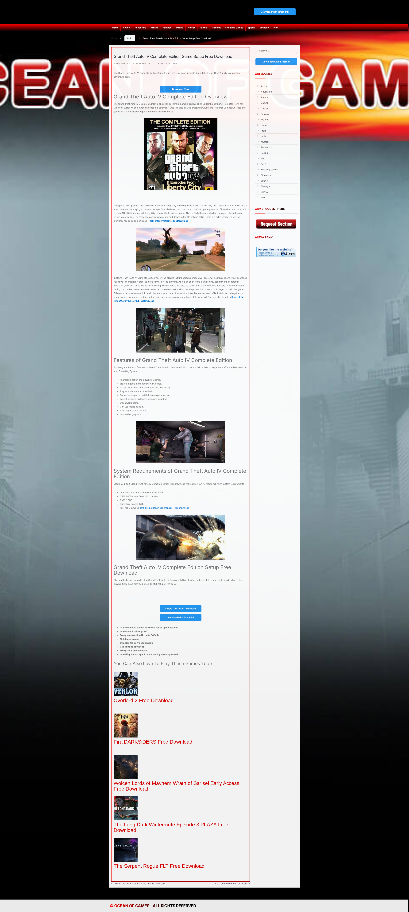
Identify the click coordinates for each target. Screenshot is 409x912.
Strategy (264, 27)
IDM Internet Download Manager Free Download (164, 507)
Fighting (216, 27)
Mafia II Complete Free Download (231, 883)
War (275, 27)
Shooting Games (234, 27)
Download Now (180, 89)
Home (115, 27)
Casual (264, 102)
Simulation (266, 175)
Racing (203, 27)
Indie (263, 130)
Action (126, 27)
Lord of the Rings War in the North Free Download (138, 883)
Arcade (154, 27)
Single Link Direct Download (180, 608)
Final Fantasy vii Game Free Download (168, 220)
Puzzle (179, 27)
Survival (265, 191)
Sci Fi (263, 164)
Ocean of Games (131, 905)
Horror (191, 27)
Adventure (140, 27)
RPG (263, 158)
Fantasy (167, 27)
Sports (251, 27)
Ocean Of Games (169, 63)
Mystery (265, 141)
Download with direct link (275, 11)
